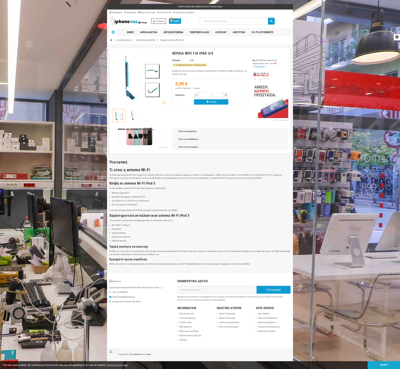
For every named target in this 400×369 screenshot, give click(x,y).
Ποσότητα (179, 95)
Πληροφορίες (259, 66)
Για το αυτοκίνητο (262, 32)
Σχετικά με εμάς (147, 12)
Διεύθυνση (130, 12)
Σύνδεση (158, 21)
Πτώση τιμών (185, 322)
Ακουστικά (239, 32)
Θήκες (130, 32)
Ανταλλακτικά (148, 32)
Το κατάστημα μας (187, 318)
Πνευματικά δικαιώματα (269, 327)
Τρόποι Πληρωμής (227, 313)
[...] (161, 287)
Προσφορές (115, 12)
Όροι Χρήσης (263, 313)
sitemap (183, 340)
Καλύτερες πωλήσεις (189, 331)
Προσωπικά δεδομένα (268, 318)
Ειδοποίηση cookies (267, 331)
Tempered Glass (199, 32)
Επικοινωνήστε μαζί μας (190, 335)
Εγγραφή (275, 289)
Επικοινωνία (165, 12)
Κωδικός (176, 60)
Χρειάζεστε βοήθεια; (183, 12)
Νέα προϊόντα (185, 327)
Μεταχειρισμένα (173, 32)
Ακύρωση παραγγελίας (229, 322)
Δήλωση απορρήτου (267, 322)
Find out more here (117, 365)
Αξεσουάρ (221, 32)
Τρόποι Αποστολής (227, 318)
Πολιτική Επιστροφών (229, 327)
